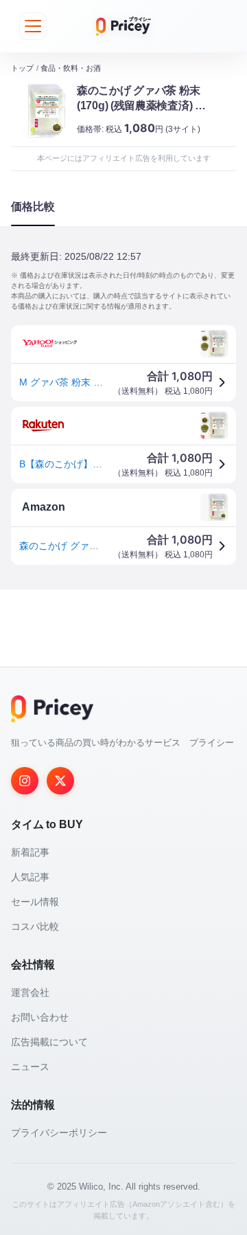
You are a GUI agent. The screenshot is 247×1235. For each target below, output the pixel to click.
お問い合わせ (40, 1017)
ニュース (30, 1066)
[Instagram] (24, 780)
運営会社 (30, 992)
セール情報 (35, 901)
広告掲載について (49, 1041)
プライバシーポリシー (59, 1132)
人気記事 (30, 876)
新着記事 (30, 852)
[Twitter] (60, 780)
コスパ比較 (35, 926)
